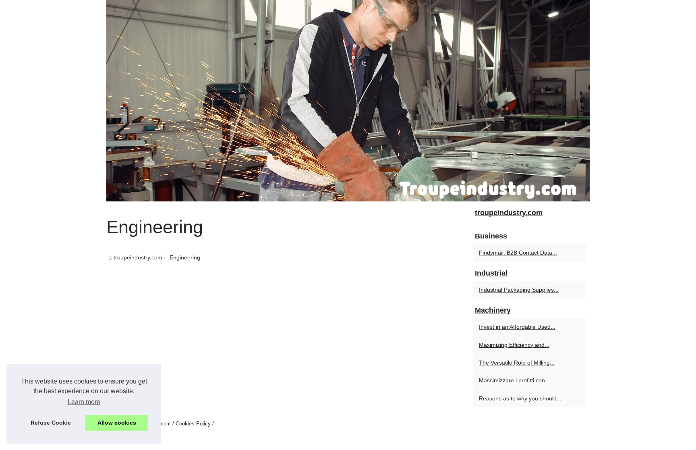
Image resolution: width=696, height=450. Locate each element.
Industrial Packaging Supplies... (519, 289)
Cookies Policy (193, 424)
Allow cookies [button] (116, 422)
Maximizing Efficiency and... (514, 345)
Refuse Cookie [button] (51, 422)
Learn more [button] (84, 401)
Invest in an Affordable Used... (517, 327)
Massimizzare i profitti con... (514, 380)
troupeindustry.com (138, 257)
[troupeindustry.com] (348, 100)
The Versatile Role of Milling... (517, 362)
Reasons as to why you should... (520, 398)
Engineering (185, 257)
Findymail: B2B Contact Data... (518, 252)
